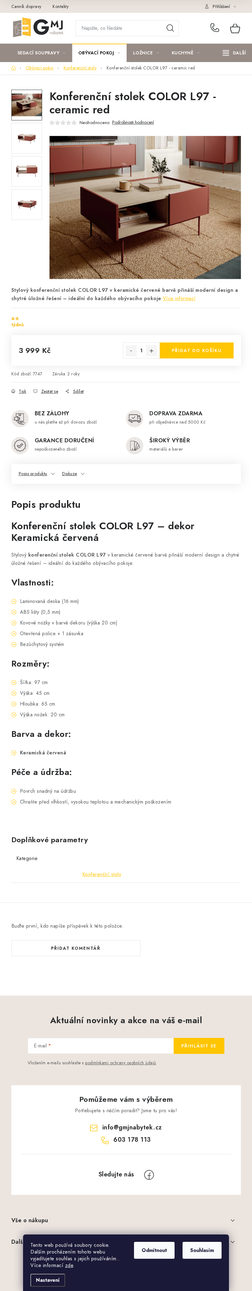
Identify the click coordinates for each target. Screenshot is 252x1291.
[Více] (234, 53)
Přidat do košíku (197, 350)
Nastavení (48, 1280)
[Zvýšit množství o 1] (151, 350)
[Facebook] (149, 1175)
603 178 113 (216, 28)
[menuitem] (41, 53)
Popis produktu (33, 474)
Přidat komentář (75, 948)
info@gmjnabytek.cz (132, 1127)
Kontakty (61, 6)
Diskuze (69, 474)
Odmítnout (154, 1250)
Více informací (179, 298)
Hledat (170, 28)
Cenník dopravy (26, 6)
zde (69, 1265)
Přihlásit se (199, 1046)
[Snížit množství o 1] (131, 350)
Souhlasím (202, 1250)
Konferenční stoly (101, 874)
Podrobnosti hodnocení (133, 122)
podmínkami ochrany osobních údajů (120, 1063)
